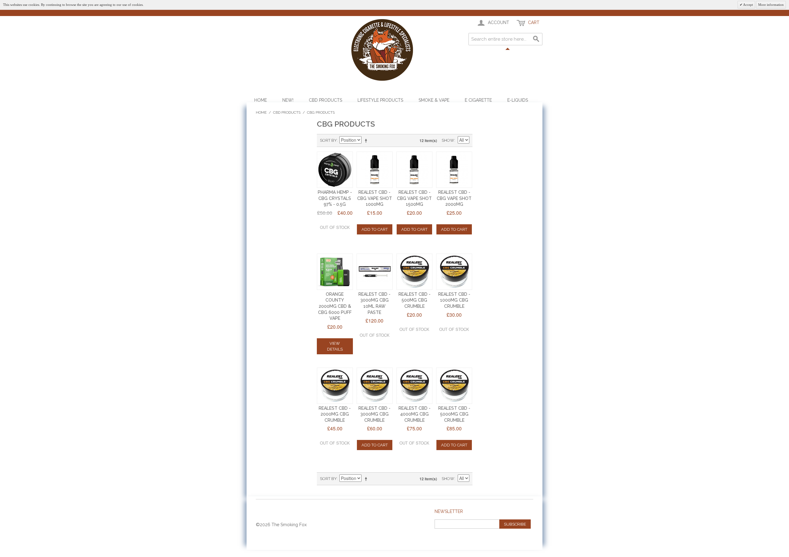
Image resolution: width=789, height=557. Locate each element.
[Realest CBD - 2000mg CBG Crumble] (335, 386)
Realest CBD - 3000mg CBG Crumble (374, 414)
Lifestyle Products (380, 100)
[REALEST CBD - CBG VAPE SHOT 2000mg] (454, 170)
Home (260, 100)
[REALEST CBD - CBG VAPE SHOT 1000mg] (375, 170)
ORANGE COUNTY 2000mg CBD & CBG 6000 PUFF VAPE (335, 306)
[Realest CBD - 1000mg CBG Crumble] (454, 272)
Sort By (328, 140)
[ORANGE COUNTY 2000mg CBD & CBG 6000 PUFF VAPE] (335, 272)
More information (771, 4)
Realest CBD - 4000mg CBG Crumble (415, 414)
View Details (335, 346)
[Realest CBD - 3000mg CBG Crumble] (375, 386)
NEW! (287, 100)
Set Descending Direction (367, 140)
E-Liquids (517, 100)
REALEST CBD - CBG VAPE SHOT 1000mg (374, 198)
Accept (747, 4)
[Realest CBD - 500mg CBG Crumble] (414, 272)
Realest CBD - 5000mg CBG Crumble (454, 414)
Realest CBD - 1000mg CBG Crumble (454, 300)
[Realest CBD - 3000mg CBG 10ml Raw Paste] (375, 272)
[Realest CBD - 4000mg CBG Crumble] (414, 386)
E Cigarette (478, 100)
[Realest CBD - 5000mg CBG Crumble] (454, 386)
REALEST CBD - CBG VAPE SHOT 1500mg (414, 198)
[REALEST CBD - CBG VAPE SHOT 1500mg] (414, 170)
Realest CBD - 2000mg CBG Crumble (335, 414)
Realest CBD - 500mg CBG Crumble (415, 300)
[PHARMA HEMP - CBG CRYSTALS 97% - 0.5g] (335, 170)
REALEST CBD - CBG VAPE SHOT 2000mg (454, 198)
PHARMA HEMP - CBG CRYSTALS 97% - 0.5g (335, 198)
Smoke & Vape (434, 100)
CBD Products (325, 100)
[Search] (536, 39)
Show (448, 140)
